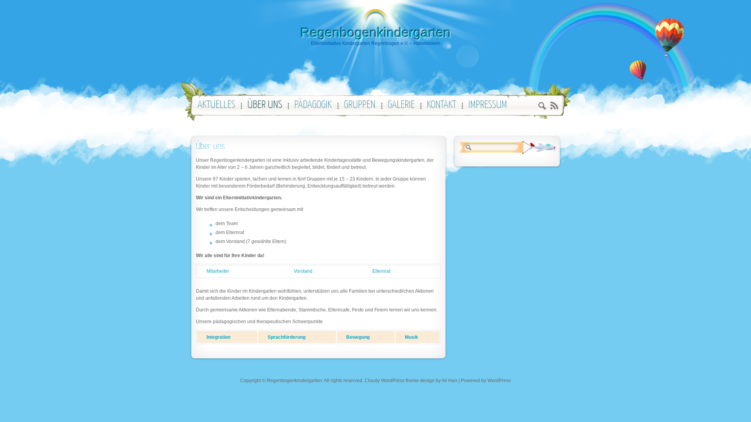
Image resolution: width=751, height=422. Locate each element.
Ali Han (449, 380)
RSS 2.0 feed (554, 106)
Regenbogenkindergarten (375, 32)
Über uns (210, 146)
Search (542, 107)
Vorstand (303, 271)
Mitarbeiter (218, 271)
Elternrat (381, 271)
